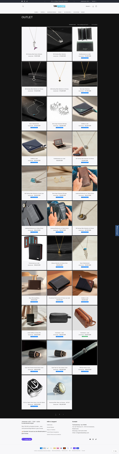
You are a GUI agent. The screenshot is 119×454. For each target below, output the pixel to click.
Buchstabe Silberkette (85, 89)
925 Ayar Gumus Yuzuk (85, 367)
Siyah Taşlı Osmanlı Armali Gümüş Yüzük (34, 367)
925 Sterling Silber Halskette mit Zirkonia (34, 89)
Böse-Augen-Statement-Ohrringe (59, 123)
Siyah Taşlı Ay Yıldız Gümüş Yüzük (59, 367)
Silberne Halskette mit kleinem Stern (59, 263)
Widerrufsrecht (65, 450)
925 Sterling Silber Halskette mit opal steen (34, 193)
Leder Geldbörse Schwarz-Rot (34, 332)
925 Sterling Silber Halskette (59, 54)
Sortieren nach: (72, 24)
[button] (23, 6)
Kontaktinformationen (76, 450)
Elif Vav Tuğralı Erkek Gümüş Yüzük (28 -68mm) (34, 402)
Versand (83, 450)
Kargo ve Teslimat (51, 429)
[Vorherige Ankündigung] (44, 1)
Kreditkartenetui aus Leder (85, 54)
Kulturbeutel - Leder (59, 332)
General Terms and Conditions (54, 434)
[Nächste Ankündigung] (74, 1)
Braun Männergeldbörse (34, 298)
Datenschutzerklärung (56, 450)
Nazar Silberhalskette (34, 123)
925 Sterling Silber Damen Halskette (34, 54)
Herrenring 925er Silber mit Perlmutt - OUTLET (59, 402)
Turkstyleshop (40, 450)
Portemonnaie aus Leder (34, 263)
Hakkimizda (49, 424)
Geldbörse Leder (84, 123)
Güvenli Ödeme (50, 427)
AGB (70, 450)
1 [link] (55, 414)
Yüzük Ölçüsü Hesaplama (53, 432)
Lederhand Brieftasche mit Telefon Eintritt (85, 193)
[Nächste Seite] (63, 414)
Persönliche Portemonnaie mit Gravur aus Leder (59, 298)
